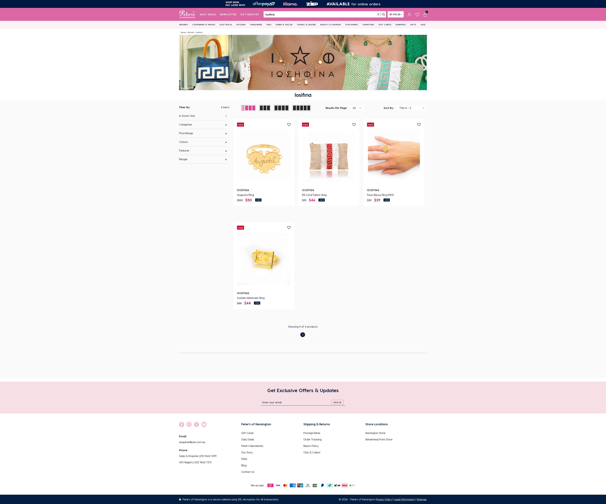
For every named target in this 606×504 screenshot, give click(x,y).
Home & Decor (284, 24)
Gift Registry (249, 14)
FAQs (244, 458)
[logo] (187, 14)
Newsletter (228, 14)
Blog (244, 465)
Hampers (401, 24)
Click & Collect (311, 452)
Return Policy (310, 445)
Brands (183, 24)
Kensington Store (375, 432)
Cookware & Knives (203, 24)
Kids (269, 24)
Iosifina (199, 32)
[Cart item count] (425, 14)
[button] (203, 124)
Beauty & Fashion (330, 24)
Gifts (413, 24)
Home (183, 32)
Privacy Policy (384, 499)
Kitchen (241, 24)
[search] (383, 14)
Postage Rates (311, 432)
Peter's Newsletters (252, 445)
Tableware (256, 24)
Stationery (351, 24)
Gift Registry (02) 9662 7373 (195, 462)
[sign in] (409, 14)
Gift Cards (384, 24)
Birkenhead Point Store (378, 439)
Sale (423, 24)
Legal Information (404, 499)
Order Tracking (312, 439)
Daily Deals (208, 14)
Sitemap (421, 499)
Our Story (247, 452)
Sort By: (389, 107)
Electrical (226, 24)
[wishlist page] (417, 14)
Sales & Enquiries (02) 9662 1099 (198, 455)
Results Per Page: (336, 107)
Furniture (368, 24)
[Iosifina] (264, 156)
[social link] (181, 424)
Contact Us (247, 471)
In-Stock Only (187, 115)
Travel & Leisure (306, 24)
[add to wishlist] (289, 124)
